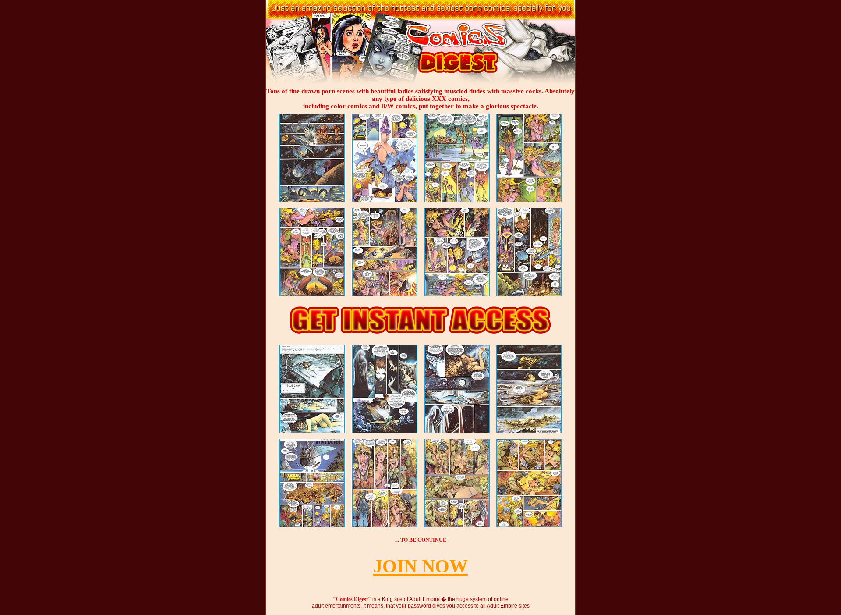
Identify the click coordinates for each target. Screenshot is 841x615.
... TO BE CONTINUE (420, 540)
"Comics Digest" (352, 599)
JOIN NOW (420, 566)
